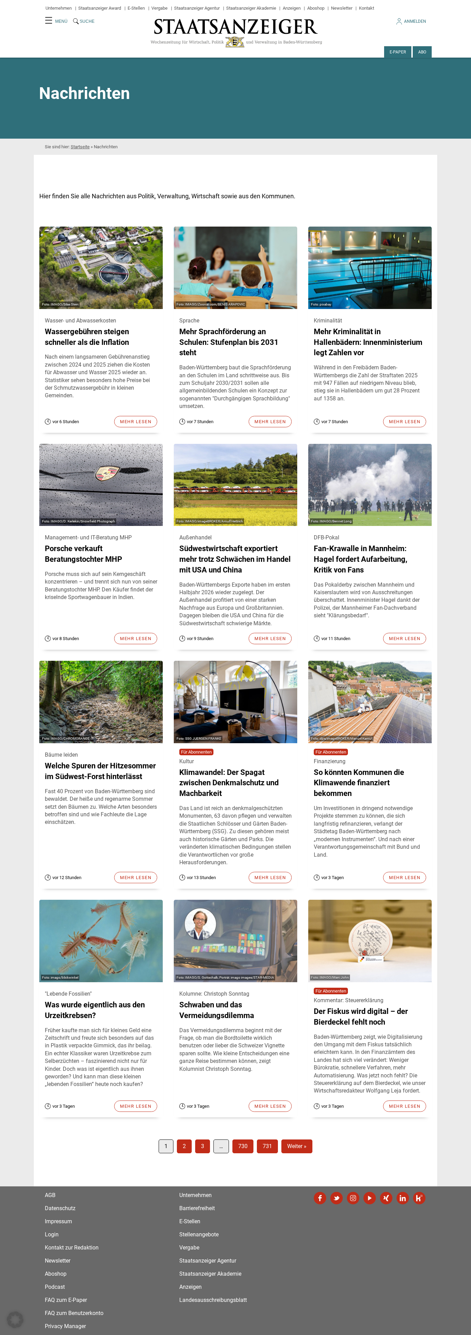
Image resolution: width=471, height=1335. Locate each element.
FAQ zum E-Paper (66, 1300)
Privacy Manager (65, 1326)
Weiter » (297, 1146)
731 (267, 1146)
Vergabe (159, 8)
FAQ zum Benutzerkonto (74, 1313)
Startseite (80, 146)
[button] (15, 1320)
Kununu (419, 1198)
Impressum (58, 1221)
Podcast (55, 1287)
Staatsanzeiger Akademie (251, 8)
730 (243, 1146)
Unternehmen (59, 8)
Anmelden (415, 21)
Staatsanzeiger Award (99, 8)
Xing (386, 1198)
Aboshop (315, 8)
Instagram (353, 1198)
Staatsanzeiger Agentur (197, 8)
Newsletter (341, 8)
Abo (422, 52)
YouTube (369, 1198)
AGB (50, 1195)
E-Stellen (136, 8)
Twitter (336, 1198)
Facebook (320, 1198)
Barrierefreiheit (197, 1208)
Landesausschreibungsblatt (213, 1300)
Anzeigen (292, 8)
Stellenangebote (199, 1234)
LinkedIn (403, 1198)
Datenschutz (60, 1208)
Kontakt (366, 8)
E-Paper (398, 52)
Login (52, 1234)
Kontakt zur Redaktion (72, 1247)
